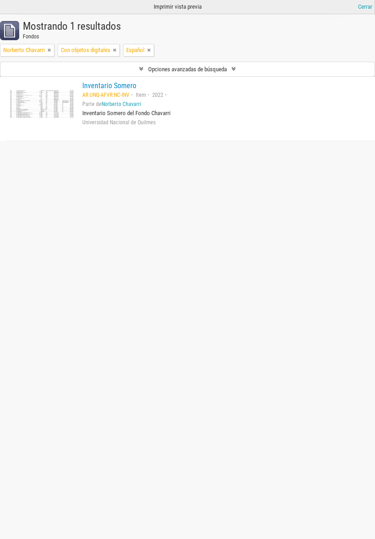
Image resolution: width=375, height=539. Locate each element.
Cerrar (365, 6)
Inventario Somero (109, 85)
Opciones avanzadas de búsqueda (187, 69)
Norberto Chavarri (121, 104)
